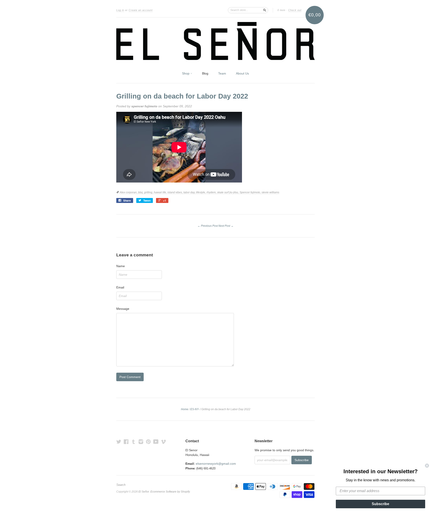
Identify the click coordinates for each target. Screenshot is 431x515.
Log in (120, 10)
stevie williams (270, 192)
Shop (186, 73)
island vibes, (175, 192)
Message (122, 308)
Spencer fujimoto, (251, 192)
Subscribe (380, 504)
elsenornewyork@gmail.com (216, 463)
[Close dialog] (427, 465)
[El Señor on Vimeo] (163, 442)
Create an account (141, 10)
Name (120, 266)
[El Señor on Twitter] (118, 442)
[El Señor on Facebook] (126, 442)
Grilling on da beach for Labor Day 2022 (182, 96)
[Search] (264, 10)
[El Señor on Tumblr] (133, 442)
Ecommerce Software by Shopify (170, 491)
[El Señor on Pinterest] (148, 442)
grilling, (149, 192)
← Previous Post (208, 225)
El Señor (144, 491)
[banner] (215, 41)
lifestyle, (201, 192)
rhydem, (212, 192)
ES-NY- (194, 409)
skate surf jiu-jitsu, (228, 192)
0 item (281, 10)
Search (120, 484)
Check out (294, 10)
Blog (205, 73)
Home (184, 409)
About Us (242, 73)
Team (222, 73)
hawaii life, (160, 192)
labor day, (189, 192)
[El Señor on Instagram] (141, 442)
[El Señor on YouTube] (155, 442)
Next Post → (225, 225)
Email (120, 287)
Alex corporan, (129, 192)
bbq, (141, 192)
